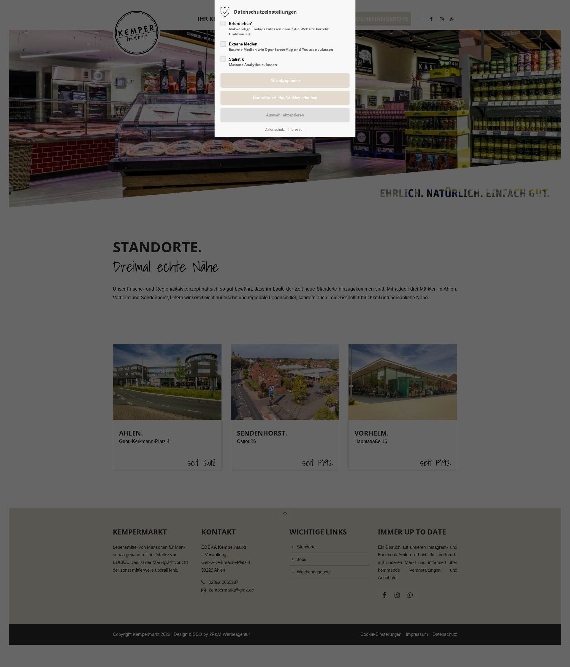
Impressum (296, 129)
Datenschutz (275, 129)
